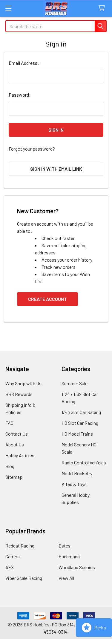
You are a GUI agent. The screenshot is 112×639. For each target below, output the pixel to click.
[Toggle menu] (8, 8)
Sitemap (13, 477)
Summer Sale (75, 383)
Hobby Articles (19, 455)
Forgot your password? (32, 149)
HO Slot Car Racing (80, 423)
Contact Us (16, 433)
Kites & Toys (74, 484)
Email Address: (24, 63)
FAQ (9, 423)
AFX (9, 567)
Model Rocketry (77, 473)
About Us (14, 444)
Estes (64, 545)
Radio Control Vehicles (84, 462)
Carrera (12, 556)
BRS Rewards (19, 394)
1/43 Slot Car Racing (81, 412)
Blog (9, 466)
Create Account (47, 299)
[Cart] (103, 8)
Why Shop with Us (23, 383)
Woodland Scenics (77, 567)
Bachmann (69, 556)
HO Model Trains (77, 433)
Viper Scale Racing (23, 578)
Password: (20, 95)
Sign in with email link (56, 169)
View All (66, 578)
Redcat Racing (19, 545)
